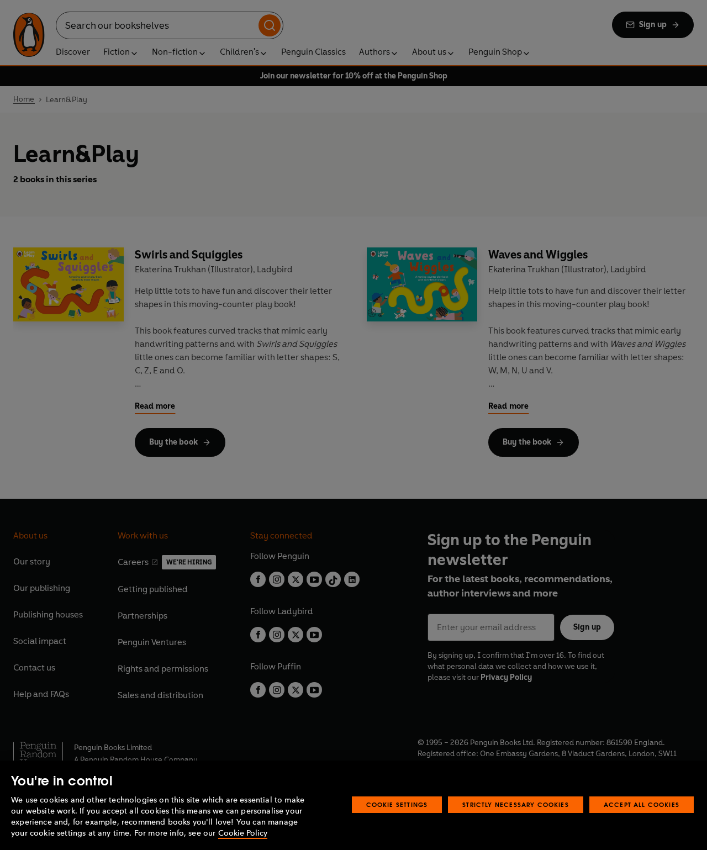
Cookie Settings (397, 804)
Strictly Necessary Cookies (515, 804)
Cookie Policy (242, 833)
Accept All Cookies (641, 804)
